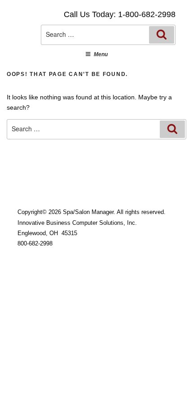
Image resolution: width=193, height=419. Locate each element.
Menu (101, 54)
